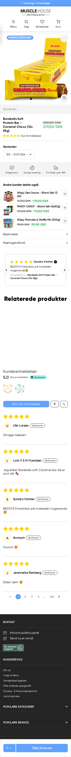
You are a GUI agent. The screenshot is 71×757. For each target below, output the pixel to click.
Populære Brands (16, 722)
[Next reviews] (64, 270)
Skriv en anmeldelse (26, 404)
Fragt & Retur (11, 675)
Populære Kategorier (18, 706)
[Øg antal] (65, 194)
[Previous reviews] (6, 270)
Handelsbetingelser (15, 680)
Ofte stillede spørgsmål (17, 685)
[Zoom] (64, 97)
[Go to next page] (60, 596)
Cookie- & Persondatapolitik (20, 691)
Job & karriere (11, 696)
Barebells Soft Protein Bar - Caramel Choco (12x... (16, 338)
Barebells (9, 109)
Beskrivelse (10, 234)
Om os (7, 670)
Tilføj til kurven (42, 748)
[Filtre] (55, 404)
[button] (11, 135)
